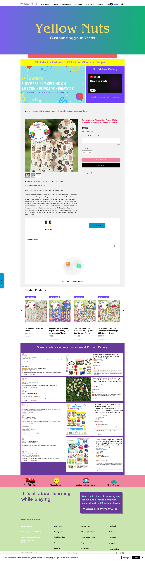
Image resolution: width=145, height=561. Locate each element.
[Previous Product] (21, 310)
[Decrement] (83, 152)
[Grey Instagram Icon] (120, 553)
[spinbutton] (87, 152)
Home (27, 111)
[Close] (142, 557)
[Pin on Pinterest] (87, 173)
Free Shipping (88, 131)
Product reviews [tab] (33, 240)
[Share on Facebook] (83, 173)
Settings (126, 558)
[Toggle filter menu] (114, 245)
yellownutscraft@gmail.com (30, 538)
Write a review (97, 226)
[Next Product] (123, 310)
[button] (122, 4)
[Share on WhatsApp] (91, 173)
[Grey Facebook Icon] (116, 553)
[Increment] (90, 152)
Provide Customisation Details (92, 136)
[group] (72, 318)
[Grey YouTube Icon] (123, 553)
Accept (136, 558)
